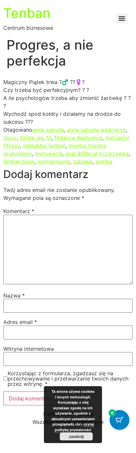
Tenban (27, 13)
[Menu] (122, 18)
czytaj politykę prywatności (74, 427)
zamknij (76, 436)
